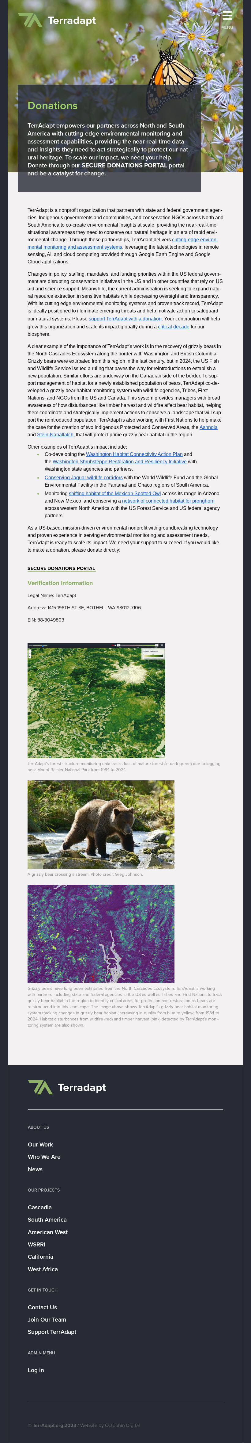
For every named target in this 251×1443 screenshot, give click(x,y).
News (35, 1169)
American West (48, 1232)
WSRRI (36, 1244)
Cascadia (40, 1207)
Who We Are (44, 1156)
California (40, 1256)
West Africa (43, 1269)
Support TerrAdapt (52, 1331)
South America (47, 1219)
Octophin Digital (122, 1425)
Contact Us (42, 1307)
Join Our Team (47, 1319)
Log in (36, 1370)
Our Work (40, 1144)
